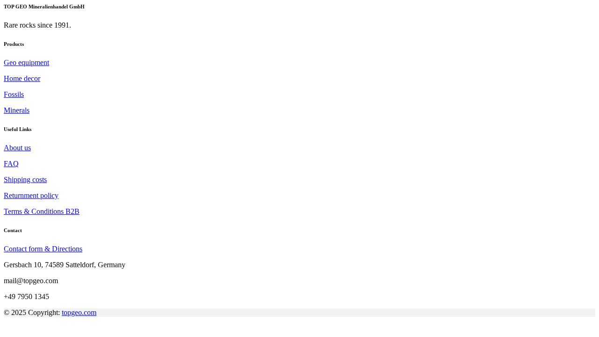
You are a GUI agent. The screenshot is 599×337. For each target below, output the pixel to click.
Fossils (14, 94)
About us (17, 148)
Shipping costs (25, 179)
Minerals (16, 110)
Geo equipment (26, 62)
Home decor (22, 78)
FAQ (11, 164)
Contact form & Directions (43, 249)
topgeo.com (79, 312)
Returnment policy (31, 195)
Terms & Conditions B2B (42, 211)
